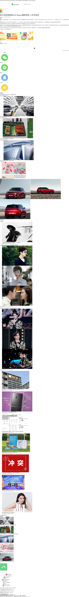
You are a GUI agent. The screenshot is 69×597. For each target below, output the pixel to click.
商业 (21, 0)
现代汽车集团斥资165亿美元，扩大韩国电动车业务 (8, 94)
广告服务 (10, 594)
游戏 (12, 0)
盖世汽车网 (2, 95)
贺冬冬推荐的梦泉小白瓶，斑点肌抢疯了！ (8, 512)
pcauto (3, 17)
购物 (33, 0)
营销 (18, 0)
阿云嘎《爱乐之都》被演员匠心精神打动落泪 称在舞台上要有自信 (10, 308)
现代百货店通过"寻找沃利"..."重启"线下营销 (7, 160)
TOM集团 (1, 594)
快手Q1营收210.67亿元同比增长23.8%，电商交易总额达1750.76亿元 (13, 389)
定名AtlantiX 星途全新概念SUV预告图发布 (6, 138)
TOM (1, 161)
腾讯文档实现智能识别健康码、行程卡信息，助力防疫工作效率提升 (12, 431)
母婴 (17, 0)
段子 (28, 0)
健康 (26, 0)
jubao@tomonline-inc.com (26, 596)
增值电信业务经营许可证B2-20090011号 (6, 592)
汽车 (31, 0)
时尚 (10, 0)
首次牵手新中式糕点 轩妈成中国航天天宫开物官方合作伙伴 (11, 490)
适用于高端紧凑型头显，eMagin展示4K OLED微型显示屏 (9, 116)
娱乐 (5, 0)
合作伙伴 (7, 594)
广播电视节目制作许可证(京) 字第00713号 (6, 589)
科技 (34, 0)
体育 (7, 0)
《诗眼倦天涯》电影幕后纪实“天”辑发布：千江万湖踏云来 (11, 242)
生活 (15, 0)
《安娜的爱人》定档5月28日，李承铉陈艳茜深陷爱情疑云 (9, 245)
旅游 (13, 0)
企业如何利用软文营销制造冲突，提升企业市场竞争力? (10, 472)
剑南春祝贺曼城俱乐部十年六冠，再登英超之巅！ (10, 452)
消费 (30, 0)
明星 (8, 0)
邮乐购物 (4, 594)
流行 (4, 0)
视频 (23, 0)
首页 (0, 0)
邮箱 (20, 0)
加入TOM (13, 594)
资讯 (2, 0)
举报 (0, 42)
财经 (25, 0)
